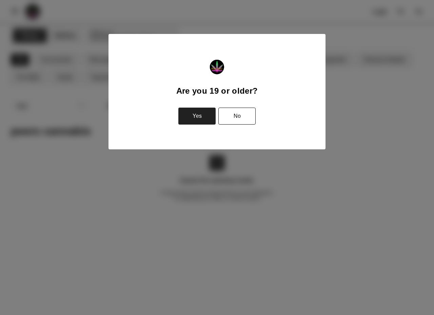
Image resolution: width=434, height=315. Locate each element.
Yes (197, 116)
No (237, 116)
